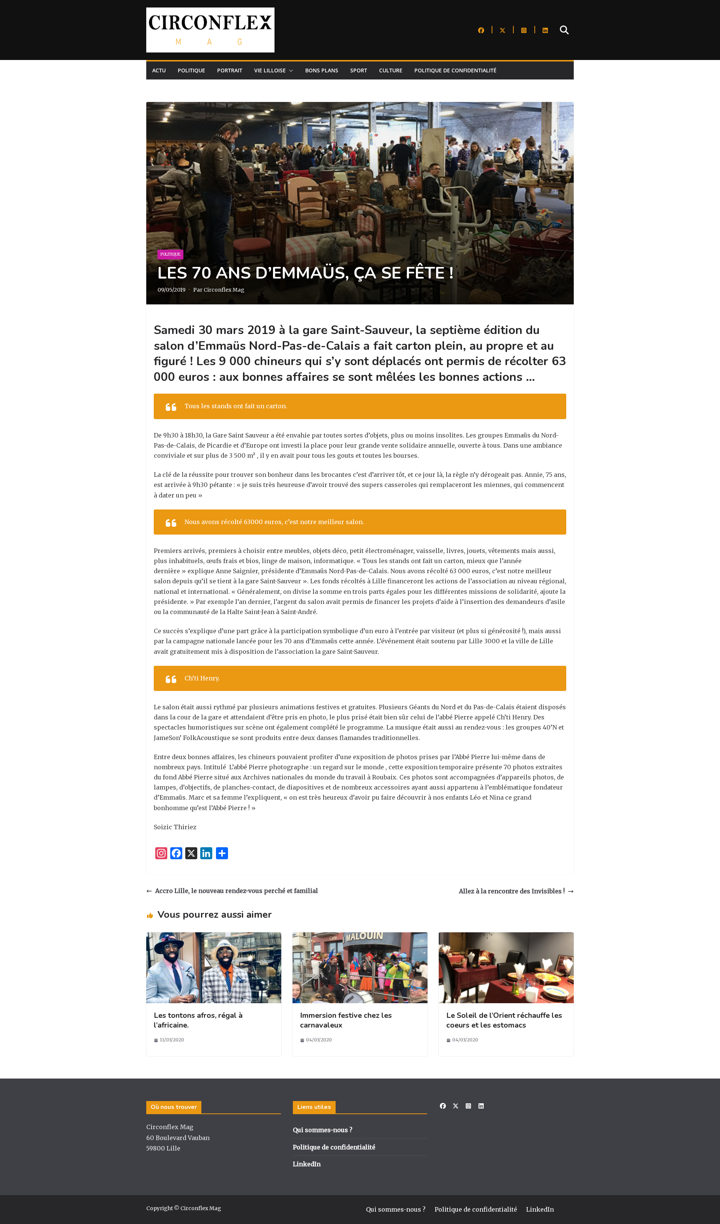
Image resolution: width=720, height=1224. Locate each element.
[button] (289, 70)
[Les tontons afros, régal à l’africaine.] (213, 937)
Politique (191, 70)
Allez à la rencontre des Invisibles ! (512, 891)
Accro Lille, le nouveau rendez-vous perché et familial (236, 890)
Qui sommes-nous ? (322, 1130)
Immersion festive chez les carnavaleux (346, 1020)
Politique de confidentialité (455, 70)
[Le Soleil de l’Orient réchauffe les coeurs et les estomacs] (506, 937)
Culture (390, 70)
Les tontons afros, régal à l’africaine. (198, 1020)
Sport (358, 70)
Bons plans (321, 70)
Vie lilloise (270, 70)
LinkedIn (307, 1164)
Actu (159, 70)
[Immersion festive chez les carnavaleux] (360, 937)
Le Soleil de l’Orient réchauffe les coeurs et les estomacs (504, 1020)
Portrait (229, 70)
